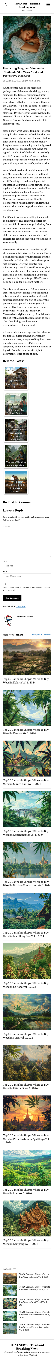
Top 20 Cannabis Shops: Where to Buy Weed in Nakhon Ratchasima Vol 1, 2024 (27, 883)
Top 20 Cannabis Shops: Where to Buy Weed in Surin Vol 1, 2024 (26, 1035)
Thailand (21, 606)
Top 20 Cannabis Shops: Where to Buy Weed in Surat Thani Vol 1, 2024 (26, 782)
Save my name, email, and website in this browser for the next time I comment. (26, 588)
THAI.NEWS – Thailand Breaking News (27, 1347)
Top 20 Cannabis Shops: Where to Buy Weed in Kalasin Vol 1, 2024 (26, 680)
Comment (6, 526)
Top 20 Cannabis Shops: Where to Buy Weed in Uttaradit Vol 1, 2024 (26, 1086)
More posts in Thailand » (41, 634)
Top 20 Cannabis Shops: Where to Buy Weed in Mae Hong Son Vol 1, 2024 (26, 934)
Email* (5, 571)
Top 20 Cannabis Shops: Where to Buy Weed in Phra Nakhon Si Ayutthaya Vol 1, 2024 (26, 1139)
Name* (5, 561)
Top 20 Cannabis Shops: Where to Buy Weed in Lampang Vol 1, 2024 (26, 1242)
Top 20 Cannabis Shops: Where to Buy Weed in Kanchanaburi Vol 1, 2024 (26, 832)
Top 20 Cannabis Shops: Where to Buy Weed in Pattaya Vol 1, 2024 (26, 731)
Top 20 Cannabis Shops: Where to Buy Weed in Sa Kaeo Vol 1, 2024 (26, 985)
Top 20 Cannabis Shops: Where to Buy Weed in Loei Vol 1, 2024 (26, 1191)
